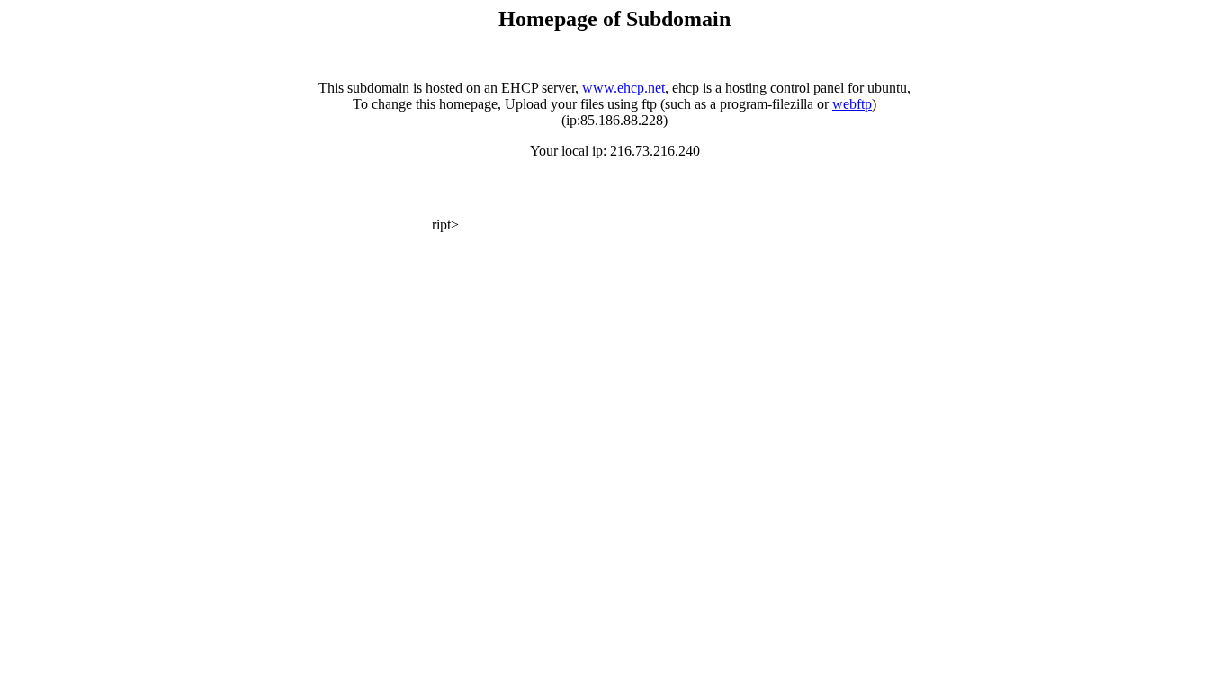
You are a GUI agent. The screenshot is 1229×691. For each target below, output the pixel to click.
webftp (852, 104)
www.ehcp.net (623, 87)
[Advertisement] (217, 202)
